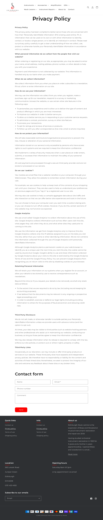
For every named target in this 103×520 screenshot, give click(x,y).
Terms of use (10, 432)
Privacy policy (10, 428)
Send (21, 410)
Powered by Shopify (61, 515)
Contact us (9, 425)
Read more (73, 454)
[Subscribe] (39, 498)
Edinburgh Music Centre (48, 515)
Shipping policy (11, 436)
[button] (30, 5)
